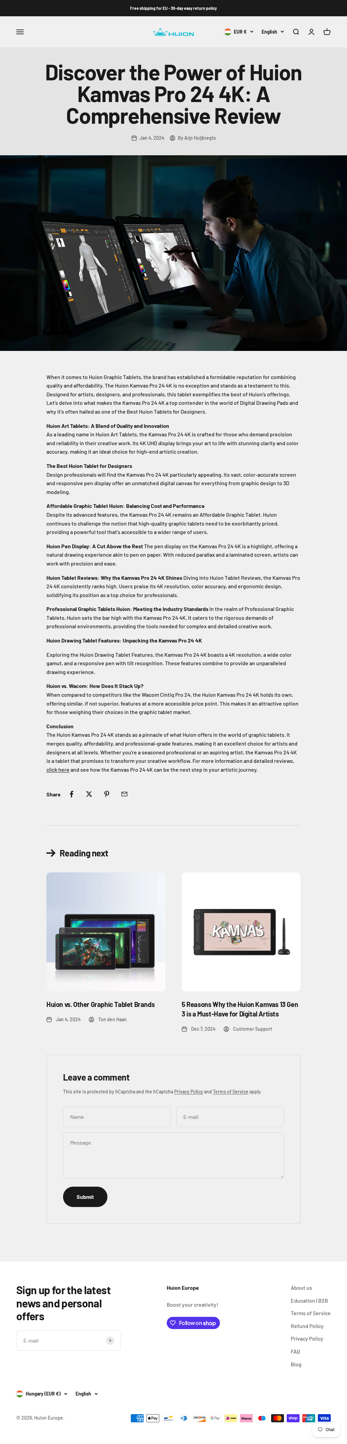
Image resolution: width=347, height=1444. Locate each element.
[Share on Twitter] (89, 794)
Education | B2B (309, 1300)
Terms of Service (230, 1091)
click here (57, 769)
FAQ (295, 1351)
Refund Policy (307, 1326)
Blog (296, 1364)
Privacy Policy (188, 1091)
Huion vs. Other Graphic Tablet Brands (100, 1004)
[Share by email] (124, 794)
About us (301, 1287)
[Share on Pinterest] (107, 794)
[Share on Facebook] (71, 794)
